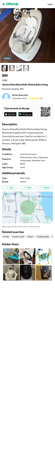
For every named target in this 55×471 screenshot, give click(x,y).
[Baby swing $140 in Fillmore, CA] (28, 273)
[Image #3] (19, 68)
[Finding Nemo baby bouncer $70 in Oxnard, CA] (44, 256)
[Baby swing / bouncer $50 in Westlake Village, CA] (11, 273)
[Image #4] (26, 68)
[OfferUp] (12, 4)
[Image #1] (5, 68)
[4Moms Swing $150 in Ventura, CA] (44, 273)
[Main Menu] (3, 4)
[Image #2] (12, 68)
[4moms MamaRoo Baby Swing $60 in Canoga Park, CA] (28, 256)
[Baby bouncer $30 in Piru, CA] (11, 256)
